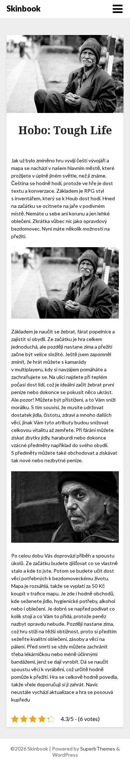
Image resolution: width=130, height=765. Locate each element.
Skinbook (23, 8)
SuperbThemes (97, 749)
